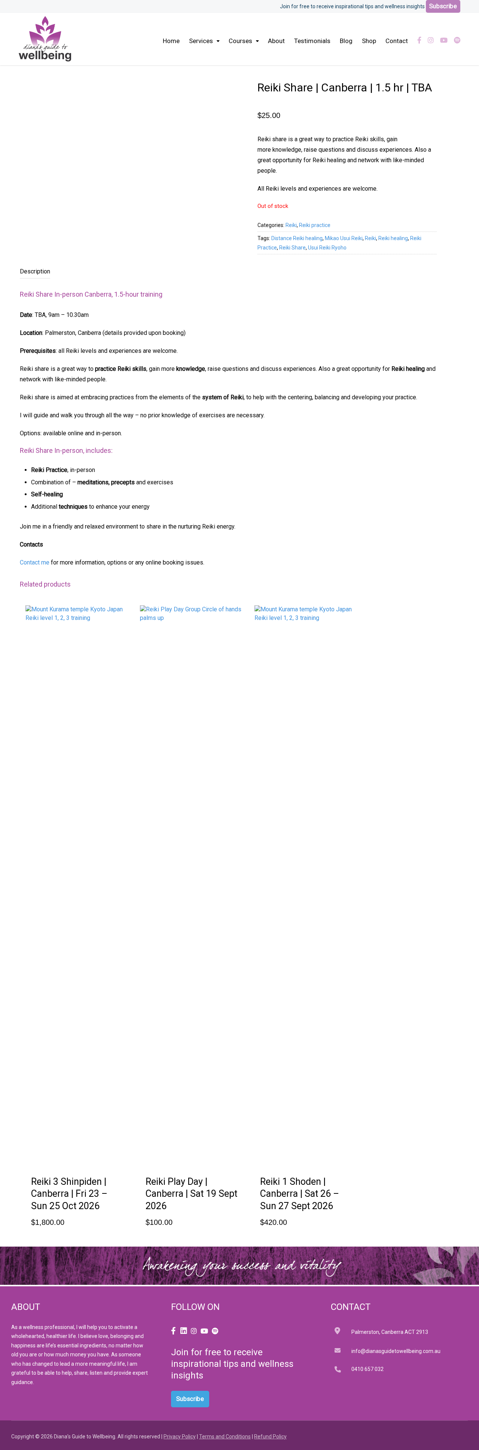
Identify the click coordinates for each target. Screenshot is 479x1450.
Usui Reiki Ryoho (327, 248)
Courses (240, 41)
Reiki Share (292, 248)
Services (201, 41)
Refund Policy (270, 1437)
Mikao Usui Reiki (344, 238)
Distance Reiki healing (297, 238)
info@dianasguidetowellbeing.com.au (395, 1351)
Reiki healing (393, 238)
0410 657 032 (367, 1369)
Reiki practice (314, 225)
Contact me (34, 562)
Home (171, 41)
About (276, 41)
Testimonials (312, 41)
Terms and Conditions (225, 1437)
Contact (396, 41)
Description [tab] (35, 271)
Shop (369, 41)
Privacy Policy (180, 1437)
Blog (346, 41)
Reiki (291, 225)
